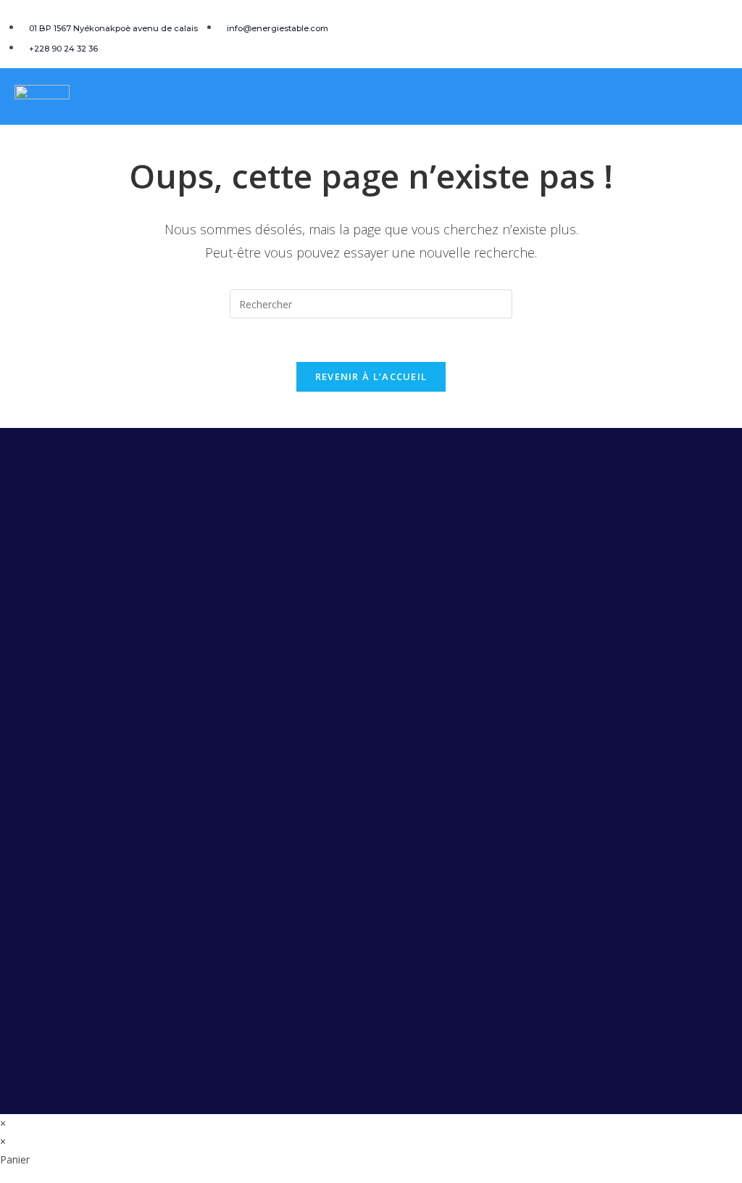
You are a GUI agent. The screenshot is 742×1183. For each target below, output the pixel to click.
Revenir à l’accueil (371, 376)
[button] (724, 98)
